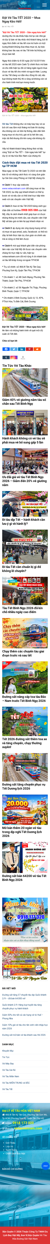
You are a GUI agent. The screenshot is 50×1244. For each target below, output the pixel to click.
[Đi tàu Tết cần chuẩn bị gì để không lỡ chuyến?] (25, 547)
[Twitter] (14, 347)
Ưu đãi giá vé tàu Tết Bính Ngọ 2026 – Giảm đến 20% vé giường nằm (24, 481)
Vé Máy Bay (8, 1063)
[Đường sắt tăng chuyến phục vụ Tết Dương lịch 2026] (25, 767)
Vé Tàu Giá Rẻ (8, 1070)
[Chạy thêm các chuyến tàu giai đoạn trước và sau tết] (25, 633)
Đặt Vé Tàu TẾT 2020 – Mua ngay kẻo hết (23, 327)
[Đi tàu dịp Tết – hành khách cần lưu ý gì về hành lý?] (25, 504)
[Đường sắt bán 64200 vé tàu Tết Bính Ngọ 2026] (25, 857)
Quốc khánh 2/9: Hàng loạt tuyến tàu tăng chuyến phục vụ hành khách (22, 1007)
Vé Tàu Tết (9, 27)
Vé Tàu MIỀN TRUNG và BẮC (16, 1083)
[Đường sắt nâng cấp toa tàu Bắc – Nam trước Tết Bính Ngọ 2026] (25, 677)
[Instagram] (14, 355)
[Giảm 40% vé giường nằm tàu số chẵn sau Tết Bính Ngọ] (25, 382)
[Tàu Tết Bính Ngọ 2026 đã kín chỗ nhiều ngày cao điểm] (25, 591)
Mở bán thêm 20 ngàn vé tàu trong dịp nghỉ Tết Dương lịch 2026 (22, 832)
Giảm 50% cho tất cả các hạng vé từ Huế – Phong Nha (22, 1017)
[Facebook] (6, 347)
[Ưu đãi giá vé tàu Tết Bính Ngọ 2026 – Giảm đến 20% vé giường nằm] (25, 461)
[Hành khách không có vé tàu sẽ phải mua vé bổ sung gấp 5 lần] (25, 423)
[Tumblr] (6, 355)
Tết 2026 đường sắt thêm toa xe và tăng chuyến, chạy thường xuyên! (24, 743)
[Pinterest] (29, 347)
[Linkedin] (21, 347)
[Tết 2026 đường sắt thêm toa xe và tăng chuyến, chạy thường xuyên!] (25, 721)
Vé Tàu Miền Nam (10, 1076)
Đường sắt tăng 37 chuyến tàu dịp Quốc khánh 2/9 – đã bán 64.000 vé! (24, 997)
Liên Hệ (9, 1146)
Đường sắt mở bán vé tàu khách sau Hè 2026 (24, 1035)
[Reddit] (37, 347)
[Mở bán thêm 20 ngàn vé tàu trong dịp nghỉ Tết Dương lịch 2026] (25, 810)
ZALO (45, 1166)
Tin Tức (5, 1057)
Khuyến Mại (7, 1050)
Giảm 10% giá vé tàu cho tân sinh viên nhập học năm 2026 (25, 1027)
